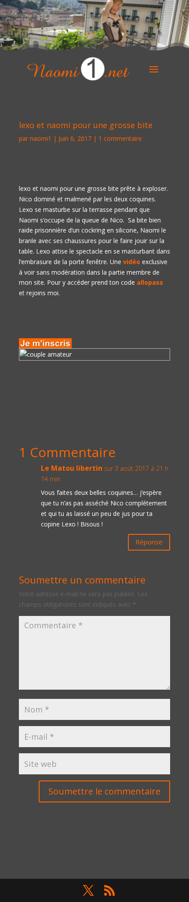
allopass (150, 282)
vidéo (131, 262)
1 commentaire (120, 138)
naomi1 (40, 138)
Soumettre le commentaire (104, 791)
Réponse (149, 541)
